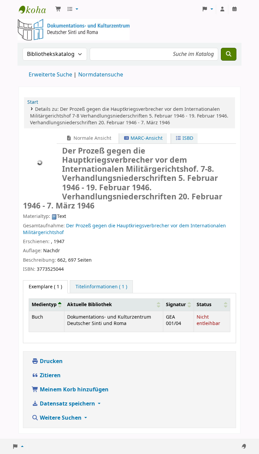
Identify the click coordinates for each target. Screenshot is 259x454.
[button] (58, 9)
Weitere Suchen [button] (60, 418)
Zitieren (49, 375)
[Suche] (228, 54)
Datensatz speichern (67, 404)
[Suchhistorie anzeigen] (234, 9)
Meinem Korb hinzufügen (73, 390)
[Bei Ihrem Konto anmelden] (222, 9)
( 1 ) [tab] (45, 286)
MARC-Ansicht (146, 138)
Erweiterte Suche (50, 75)
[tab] (101, 287)
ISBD (187, 138)
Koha (36, 9)
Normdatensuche (100, 75)
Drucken (50, 361)
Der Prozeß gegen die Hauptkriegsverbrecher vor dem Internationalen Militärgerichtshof (124, 229)
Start (32, 102)
